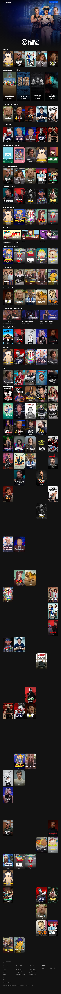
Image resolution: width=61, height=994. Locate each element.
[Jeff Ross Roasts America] (30, 644)
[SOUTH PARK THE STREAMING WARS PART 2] (53, 845)
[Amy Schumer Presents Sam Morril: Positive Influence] (41, 394)
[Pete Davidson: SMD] (30, 811)
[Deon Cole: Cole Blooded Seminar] (41, 561)
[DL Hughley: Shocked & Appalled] (41, 528)
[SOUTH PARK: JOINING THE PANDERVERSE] (8, 861)
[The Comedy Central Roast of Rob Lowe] (19, 511)
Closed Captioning (33, 969)
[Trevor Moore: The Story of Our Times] (19, 928)
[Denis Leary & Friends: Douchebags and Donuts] (30, 561)
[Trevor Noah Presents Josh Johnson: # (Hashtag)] (30, 928)
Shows (4, 969)
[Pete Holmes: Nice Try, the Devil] (41, 811)
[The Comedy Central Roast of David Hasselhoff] (19, 494)
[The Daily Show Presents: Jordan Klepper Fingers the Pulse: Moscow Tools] (8, 711)
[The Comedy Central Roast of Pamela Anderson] (8, 511)
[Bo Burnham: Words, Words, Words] (53, 427)
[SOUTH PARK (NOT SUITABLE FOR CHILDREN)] (19, 861)
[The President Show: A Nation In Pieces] (53, 811)
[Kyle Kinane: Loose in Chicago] (53, 728)
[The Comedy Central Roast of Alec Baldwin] (30, 478)
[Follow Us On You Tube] (51, 968)
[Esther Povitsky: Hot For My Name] (53, 578)
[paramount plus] (9, 2)
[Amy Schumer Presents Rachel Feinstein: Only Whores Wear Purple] (30, 394)
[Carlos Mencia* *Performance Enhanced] (53, 444)
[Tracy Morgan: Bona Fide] (53, 912)
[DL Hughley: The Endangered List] (53, 528)
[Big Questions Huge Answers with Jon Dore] (41, 427)
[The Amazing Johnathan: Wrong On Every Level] (8, 394)
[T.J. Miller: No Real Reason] (53, 878)
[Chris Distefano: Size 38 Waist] (41, 461)
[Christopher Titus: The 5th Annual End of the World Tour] (8, 478)
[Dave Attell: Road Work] (41, 544)
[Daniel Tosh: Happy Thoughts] (30, 544)
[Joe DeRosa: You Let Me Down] (8, 678)
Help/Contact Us (32, 967)
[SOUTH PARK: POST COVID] (41, 845)
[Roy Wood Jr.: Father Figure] (41, 828)
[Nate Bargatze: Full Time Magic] (8, 778)
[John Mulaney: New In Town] (41, 678)
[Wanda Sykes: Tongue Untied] (30, 945)
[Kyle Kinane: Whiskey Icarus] (8, 745)
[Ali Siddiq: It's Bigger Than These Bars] (53, 377)
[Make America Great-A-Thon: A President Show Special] (30, 745)
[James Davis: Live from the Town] (30, 628)
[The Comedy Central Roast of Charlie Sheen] (8, 494)
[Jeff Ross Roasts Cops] (41, 644)
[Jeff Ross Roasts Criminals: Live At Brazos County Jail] (53, 644)
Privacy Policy (19, 971)
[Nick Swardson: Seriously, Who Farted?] (41, 778)
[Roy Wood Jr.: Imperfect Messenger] (53, 828)
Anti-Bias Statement (33, 976)
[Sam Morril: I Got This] (41, 861)
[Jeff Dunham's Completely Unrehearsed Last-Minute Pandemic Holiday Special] (8, 644)
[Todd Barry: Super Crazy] (30, 912)
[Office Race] (30, 795)
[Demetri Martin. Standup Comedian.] (19, 561)
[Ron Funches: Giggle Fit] (30, 828)
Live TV (4, 974)
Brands (4, 977)
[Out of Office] (41, 795)
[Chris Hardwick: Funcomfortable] (53, 461)
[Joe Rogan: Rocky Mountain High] (30, 678)
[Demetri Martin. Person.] (8, 561)
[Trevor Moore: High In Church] (8, 928)
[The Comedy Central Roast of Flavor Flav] (30, 494)
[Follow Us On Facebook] (43, 968)
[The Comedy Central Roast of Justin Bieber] (53, 494)
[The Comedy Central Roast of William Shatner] (30, 511)
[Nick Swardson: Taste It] (53, 778)
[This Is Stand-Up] (8, 912)
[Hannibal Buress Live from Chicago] (19, 611)
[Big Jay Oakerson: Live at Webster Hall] (30, 427)
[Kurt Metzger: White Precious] (30, 728)
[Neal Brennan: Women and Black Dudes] (30, 778)
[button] (4, 2)
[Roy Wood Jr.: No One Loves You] (8, 845)
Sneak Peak (5, 981)
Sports (4, 976)
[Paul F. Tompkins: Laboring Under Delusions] (19, 811)
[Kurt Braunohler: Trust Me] (19, 728)
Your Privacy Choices (20, 972)
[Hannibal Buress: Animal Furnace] (8, 611)
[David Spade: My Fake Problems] (53, 544)
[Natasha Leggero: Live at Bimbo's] (53, 761)
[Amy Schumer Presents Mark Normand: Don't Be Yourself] (19, 394)
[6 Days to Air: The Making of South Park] (8, 377)
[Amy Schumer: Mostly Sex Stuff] (53, 394)
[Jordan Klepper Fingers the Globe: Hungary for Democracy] (30, 695)
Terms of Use (18, 967)
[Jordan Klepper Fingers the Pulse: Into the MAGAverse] (53, 695)
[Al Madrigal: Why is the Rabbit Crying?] (41, 377)
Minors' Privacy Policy (20, 974)
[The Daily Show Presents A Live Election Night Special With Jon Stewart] (8, 544)
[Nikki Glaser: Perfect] (8, 795)
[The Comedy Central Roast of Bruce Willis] (53, 478)
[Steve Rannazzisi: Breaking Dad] (19, 878)
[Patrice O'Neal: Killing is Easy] (8, 811)
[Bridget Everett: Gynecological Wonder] (8, 444)
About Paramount (32, 974)
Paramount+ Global (7, 982)
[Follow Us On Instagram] (54, 968)
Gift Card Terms (19, 969)
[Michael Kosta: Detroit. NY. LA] (8, 761)
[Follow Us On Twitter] (47, 968)
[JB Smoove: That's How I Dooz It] (19, 628)
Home (4, 967)
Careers (30, 972)
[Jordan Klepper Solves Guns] (19, 695)
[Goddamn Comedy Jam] (41, 594)
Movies (4, 971)
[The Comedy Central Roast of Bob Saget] (41, 478)
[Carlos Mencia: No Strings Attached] (19, 461)
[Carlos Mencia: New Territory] (8, 461)
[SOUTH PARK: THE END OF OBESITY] (30, 861)
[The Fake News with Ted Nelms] (30, 594)
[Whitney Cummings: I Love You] (41, 945)
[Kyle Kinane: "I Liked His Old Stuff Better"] (41, 728)
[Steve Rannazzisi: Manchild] (30, 878)
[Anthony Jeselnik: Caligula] (19, 411)
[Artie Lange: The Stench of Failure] (41, 411)
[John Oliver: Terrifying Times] (8, 695)
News (4, 979)
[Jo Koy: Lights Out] (53, 661)
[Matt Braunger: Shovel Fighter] (53, 745)
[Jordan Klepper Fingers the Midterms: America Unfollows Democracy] (41, 695)
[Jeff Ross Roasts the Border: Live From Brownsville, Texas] (8, 661)
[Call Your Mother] (41, 444)
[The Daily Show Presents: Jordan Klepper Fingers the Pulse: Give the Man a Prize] (41, 895)
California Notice (19, 976)
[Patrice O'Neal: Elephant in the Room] (53, 795)
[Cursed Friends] (30, 528)
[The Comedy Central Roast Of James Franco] (41, 494)
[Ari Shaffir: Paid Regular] (30, 411)
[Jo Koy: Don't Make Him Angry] (41, 661)
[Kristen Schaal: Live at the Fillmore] (53, 711)
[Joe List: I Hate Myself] (19, 678)
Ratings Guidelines (33, 971)
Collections (5, 972)
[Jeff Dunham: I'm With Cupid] (53, 628)
